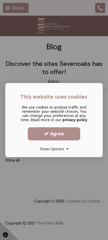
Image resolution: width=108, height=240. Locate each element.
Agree (56, 133)
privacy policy (74, 119)
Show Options (53, 148)
